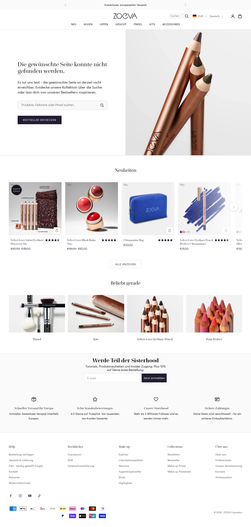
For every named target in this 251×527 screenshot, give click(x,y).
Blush (122, 477)
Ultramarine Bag (133, 240)
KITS (152, 24)
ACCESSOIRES (171, 24)
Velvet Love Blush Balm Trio (81, 241)
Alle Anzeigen (125, 264)
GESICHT (120, 24)
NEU (73, 24)
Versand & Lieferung (21, 460)
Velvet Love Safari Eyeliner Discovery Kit (27, 241)
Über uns (220, 454)
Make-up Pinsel (177, 465)
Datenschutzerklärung (81, 465)
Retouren (14, 477)
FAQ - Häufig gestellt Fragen (26, 465)
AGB (70, 460)
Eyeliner (123, 454)
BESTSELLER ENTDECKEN (39, 119)
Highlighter (125, 482)
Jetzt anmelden (154, 378)
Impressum (74, 454)
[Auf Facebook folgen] (10, 496)
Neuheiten (174, 454)
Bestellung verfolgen (21, 454)
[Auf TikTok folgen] (39, 496)
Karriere (220, 471)
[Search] (102, 105)
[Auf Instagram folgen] (20, 496)
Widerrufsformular (20, 482)
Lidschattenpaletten (131, 460)
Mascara (124, 465)
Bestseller (174, 460)
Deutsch (215, 16)
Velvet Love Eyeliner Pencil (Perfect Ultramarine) (196, 241)
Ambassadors (223, 477)
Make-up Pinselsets (179, 471)
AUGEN (88, 24)
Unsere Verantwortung (228, 465)
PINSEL (138, 24)
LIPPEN (104, 24)
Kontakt (13, 471)
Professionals (223, 460)
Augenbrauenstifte (130, 471)
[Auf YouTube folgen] (30, 496)
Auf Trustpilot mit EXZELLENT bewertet (125, 4)
